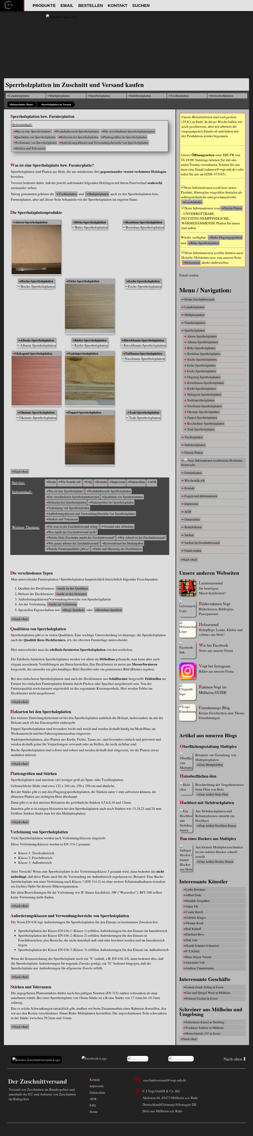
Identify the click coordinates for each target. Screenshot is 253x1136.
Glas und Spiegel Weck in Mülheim (208, 992)
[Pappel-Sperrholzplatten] (36, 417)
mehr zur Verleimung (63, 604)
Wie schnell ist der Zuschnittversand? (142, 537)
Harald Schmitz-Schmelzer (202, 945)
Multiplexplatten (59, 96)
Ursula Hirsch (194, 912)
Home (52, 482)
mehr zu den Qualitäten (73, 588)
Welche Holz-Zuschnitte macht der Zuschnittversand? (81, 537)
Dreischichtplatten (222, 96)
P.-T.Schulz (193, 951)
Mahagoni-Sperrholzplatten (33, 353)
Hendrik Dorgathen (198, 901)
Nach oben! (21, 471)
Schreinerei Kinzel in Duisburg (205, 1022)
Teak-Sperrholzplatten (144, 412)
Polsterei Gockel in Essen (201, 998)
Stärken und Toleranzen (30, 148)
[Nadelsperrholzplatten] (89, 381)
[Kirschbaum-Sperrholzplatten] (143, 345)
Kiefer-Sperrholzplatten (91, 340)
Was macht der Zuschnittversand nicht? (72, 532)
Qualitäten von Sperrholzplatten (36, 137)
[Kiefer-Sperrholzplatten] (89, 345)
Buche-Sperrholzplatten (37, 281)
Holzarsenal (192, 262)
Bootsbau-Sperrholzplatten (144, 222)
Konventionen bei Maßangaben (123, 543)
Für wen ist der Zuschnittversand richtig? (73, 526)
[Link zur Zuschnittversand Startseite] (36, 1059)
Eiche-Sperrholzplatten (83, 281)
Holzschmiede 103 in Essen (203, 1033)
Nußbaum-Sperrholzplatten (143, 353)
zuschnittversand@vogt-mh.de (164, 1080)
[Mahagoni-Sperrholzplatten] (36, 381)
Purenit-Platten (233, 208)
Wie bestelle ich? (71, 482)
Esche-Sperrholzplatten (144, 281)
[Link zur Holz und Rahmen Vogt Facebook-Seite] (94, 1059)
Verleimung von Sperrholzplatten (36, 142)
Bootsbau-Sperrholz (109, 610)
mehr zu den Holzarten (72, 594)
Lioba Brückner (195, 889)
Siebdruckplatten (140, 96)
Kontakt (117, 5)
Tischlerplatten (179, 96)
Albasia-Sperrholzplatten (37, 340)
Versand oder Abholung (119, 526)
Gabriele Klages (196, 917)
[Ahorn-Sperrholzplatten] (36, 250)
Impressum (118, 482)
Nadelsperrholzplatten (83, 353)
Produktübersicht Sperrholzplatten (77, 131)
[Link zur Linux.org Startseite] (137, 1059)
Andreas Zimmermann (200, 968)
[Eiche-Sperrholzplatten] (89, 309)
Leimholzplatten (19, 96)
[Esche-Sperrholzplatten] (143, 286)
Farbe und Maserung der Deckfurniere (118, 549)
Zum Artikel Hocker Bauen (216, 861)
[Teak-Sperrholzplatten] (143, 417)
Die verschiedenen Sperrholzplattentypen (129, 131)
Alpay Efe (192, 906)
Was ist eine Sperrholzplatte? (34, 131)
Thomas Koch (194, 923)
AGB (153, 482)
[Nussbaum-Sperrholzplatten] (143, 358)
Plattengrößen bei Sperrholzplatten (125, 137)
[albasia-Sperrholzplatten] (36, 345)
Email (67, 5)
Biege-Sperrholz (74, 610)
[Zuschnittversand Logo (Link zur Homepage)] (126, 46)
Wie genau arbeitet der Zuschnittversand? (74, 543)
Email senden (188, 275)
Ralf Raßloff (193, 929)
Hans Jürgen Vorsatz (198, 957)
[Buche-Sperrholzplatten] (36, 286)
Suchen (141, 5)
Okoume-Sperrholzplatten (37, 412)
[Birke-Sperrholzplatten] (90, 227)
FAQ (89, 482)
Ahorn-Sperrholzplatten (31, 222)
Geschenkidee (193, 202)
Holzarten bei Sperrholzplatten (79, 137)
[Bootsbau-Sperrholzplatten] (143, 227)
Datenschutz (137, 482)
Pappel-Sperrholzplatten (84, 412)
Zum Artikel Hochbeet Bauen (217, 825)
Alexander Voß (195, 962)
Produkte (44, 5)
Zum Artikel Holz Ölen (213, 794)
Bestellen (90, 5)
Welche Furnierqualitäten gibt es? (69, 549)
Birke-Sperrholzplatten (90, 222)
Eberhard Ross (195, 934)
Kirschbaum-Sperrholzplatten (144, 340)
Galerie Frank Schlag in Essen (204, 987)
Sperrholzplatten (100, 96)
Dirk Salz (191, 940)
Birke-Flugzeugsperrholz (226, 237)
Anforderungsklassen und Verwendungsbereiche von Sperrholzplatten (104, 142)
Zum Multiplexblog (211, 765)
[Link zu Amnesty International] (181, 1059)
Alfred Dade (193, 895)
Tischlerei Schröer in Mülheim (205, 1027)
